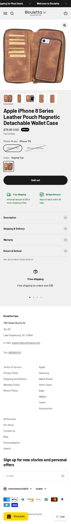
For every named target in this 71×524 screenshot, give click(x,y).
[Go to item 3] (30, 99)
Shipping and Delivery (15, 378)
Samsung (44, 372)
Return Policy (10, 390)
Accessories (45, 408)
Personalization (11, 442)
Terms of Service (12, 367)
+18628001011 (14, 352)
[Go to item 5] (52, 99)
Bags (41, 390)
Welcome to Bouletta (46, 3)
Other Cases (45, 384)
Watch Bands (46, 378)
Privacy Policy (10, 372)
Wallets (43, 396)
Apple (42, 367)
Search (7, 448)
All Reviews (9, 419)
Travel (42, 402)
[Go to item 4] (41, 99)
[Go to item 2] (19, 99)
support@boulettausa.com (26, 342)
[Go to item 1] (8, 99)
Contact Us (9, 430)
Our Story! (8, 424)
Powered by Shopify (33, 514)
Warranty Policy (11, 384)
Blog (5, 436)
